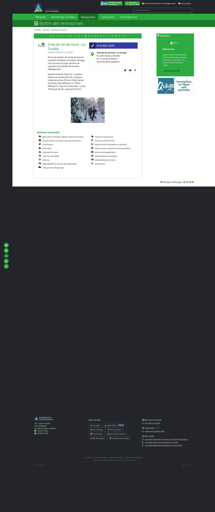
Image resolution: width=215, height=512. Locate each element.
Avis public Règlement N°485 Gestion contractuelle (163, 445)
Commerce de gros (50, 152)
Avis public (96, 425)
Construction (47, 144)
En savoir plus (171, 70)
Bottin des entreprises (117, 434)
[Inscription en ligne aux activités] (175, 85)
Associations (100, 164)
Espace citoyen (88, 16)
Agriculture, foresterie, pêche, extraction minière (62, 137)
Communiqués (97, 430)
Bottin (46, 30)
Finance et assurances (104, 137)
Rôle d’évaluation (98, 438)
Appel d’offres (111, 425)
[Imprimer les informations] (125, 70)
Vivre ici (128, 16)
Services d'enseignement (105, 152)
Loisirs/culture (107, 16)
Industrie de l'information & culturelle (111, 144)
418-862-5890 (106, 45)
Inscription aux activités (120, 438)
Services (45, 160)
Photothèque (97, 434)
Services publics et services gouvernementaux (61, 140)
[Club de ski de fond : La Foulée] (88, 110)
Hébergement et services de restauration (59, 164)
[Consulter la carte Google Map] (130, 70)
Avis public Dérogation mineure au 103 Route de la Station (166, 439)
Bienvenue (40, 16)
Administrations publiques (106, 156)
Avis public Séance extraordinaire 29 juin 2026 (161, 442)
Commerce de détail (50, 156)
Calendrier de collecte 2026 (154, 431)
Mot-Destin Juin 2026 (152, 423)
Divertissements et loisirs (105, 160)
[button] (193, 182)
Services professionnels (104, 140)
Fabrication (47, 148)
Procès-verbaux (115, 430)
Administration (63, 16)
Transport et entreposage (53, 167)
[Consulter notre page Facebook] (135, 70)
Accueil (37, 30)
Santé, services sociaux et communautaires (113, 148)
